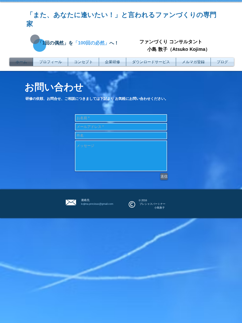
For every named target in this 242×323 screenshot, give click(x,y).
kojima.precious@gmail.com (97, 203)
